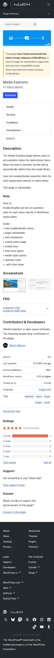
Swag (33, 572)
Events (32, 562)
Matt (7, 587)
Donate (34, 567)
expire (39, 396)
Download (10, 95)
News (6, 536)
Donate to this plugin (14, 512)
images (38, 402)
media (47, 402)
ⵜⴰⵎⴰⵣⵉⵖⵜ (16, 612)
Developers (9, 567)
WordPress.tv (12, 572)
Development (13, 130)
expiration (29, 396)
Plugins (32, 541)
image (47, 396)
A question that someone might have (14, 309)
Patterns (33, 546)
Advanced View (11, 411)
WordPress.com (13, 582)
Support (10, 138)
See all (47, 462)
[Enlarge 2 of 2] (46, 282)
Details (10, 106)
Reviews (10, 114)
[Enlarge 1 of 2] (21, 282)
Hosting (7, 541)
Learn (6, 556)
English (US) (45, 389)
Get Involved (35, 556)
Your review (9, 462)
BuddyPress (11, 598)
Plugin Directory (11, 13)
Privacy (7, 546)
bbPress (9, 593)
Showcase (34, 530)
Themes (32, 536)
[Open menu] (49, 4)
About (6, 530)
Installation (12, 122)
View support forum (14, 485)
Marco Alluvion (15, 86)
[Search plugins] (35, 24)
